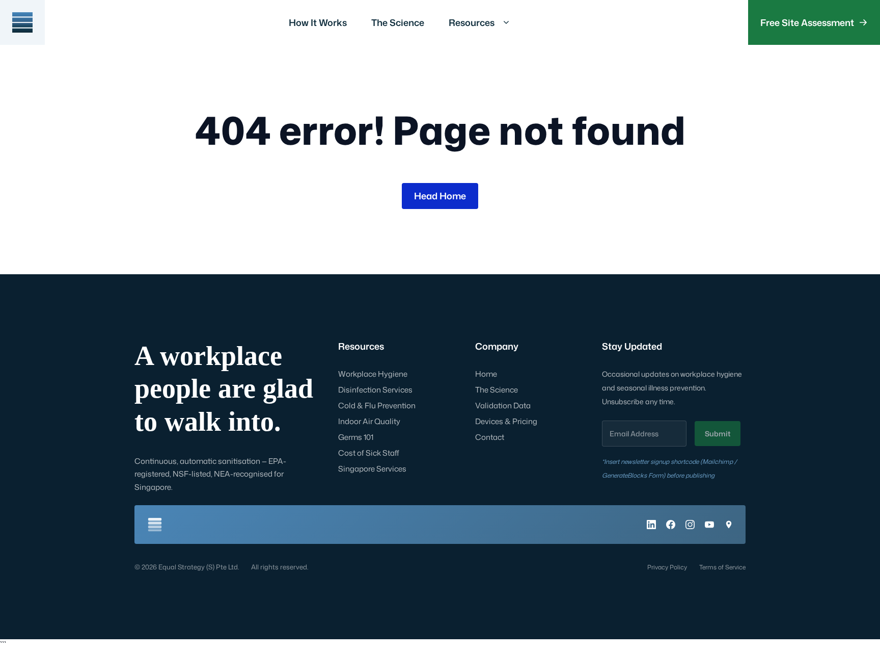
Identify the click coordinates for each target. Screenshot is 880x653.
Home (486, 374)
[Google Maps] (728, 524)
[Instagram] (690, 524)
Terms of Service (722, 567)
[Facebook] (670, 524)
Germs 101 (355, 437)
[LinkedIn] (651, 524)
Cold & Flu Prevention (377, 405)
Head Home (440, 195)
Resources (471, 22)
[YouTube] (709, 524)
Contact (489, 437)
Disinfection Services (375, 389)
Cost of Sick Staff (368, 453)
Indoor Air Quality (369, 421)
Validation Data (503, 405)
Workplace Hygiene (372, 374)
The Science (397, 22)
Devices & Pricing (506, 421)
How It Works (318, 22)
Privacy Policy (667, 567)
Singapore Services (372, 468)
